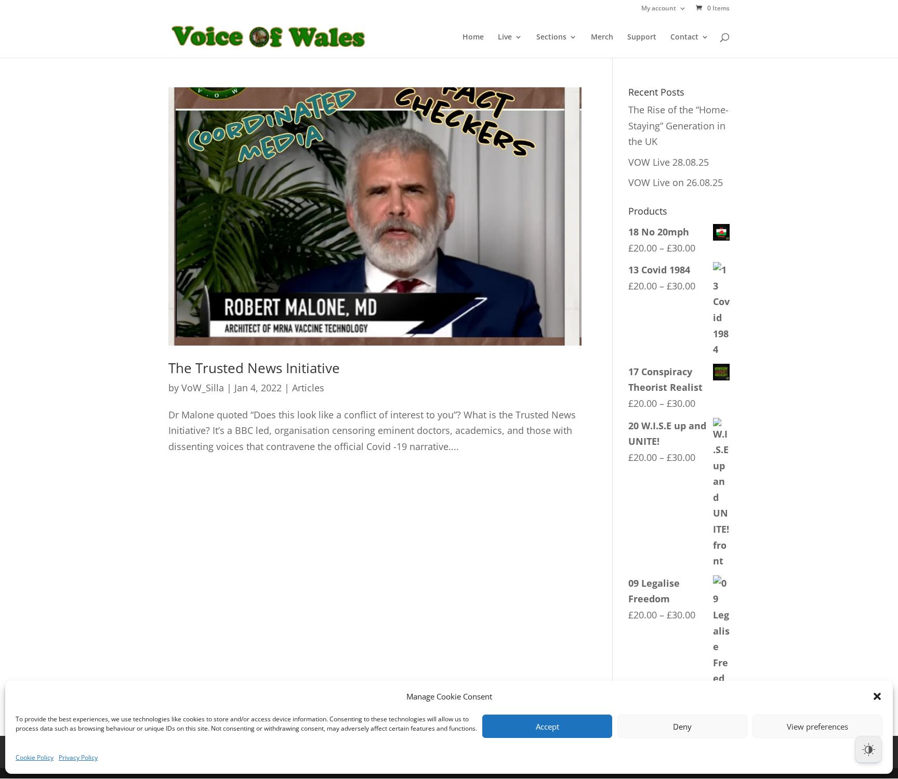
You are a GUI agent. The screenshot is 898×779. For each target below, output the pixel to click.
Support (641, 37)
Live (505, 37)
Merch (602, 37)
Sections (551, 37)
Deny (682, 726)
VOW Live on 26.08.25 (675, 182)
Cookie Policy (35, 757)
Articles (308, 387)
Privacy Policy (78, 757)
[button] (877, 696)
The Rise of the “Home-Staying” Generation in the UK (678, 125)
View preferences (817, 726)
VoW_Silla (202, 387)
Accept (547, 726)
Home (473, 37)
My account (658, 8)
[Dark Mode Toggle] (868, 749)
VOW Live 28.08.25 (668, 162)
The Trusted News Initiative (254, 368)
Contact (684, 37)
